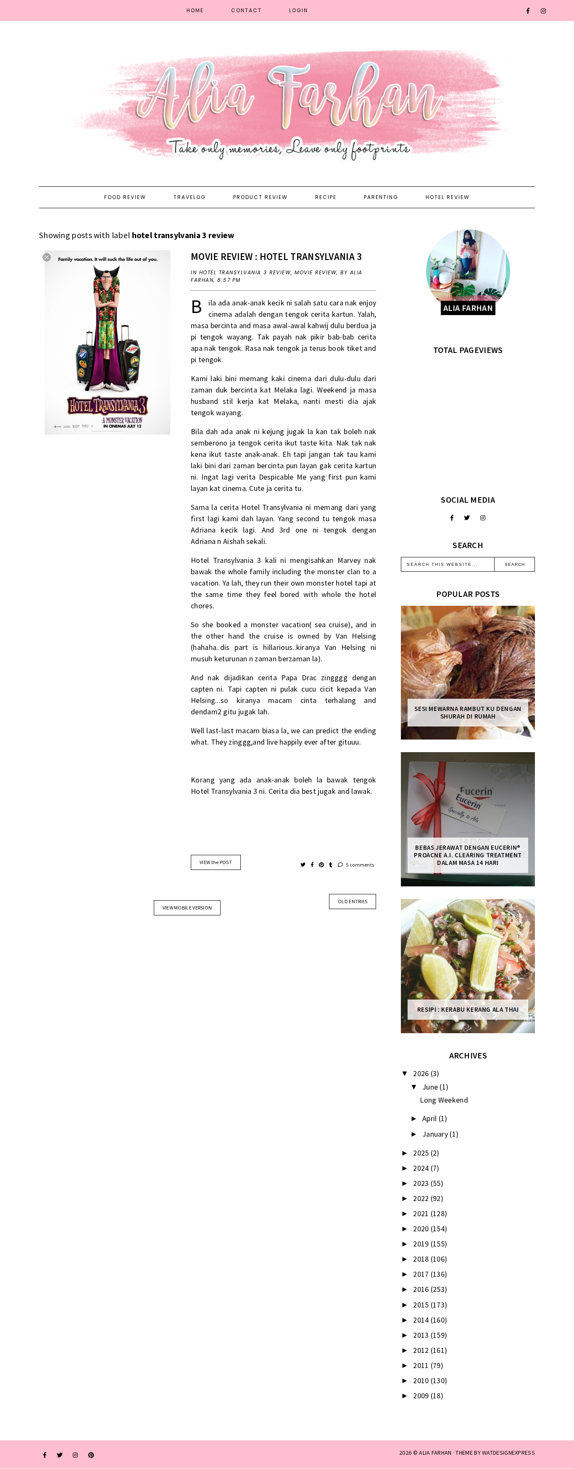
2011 (422, 1365)
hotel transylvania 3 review (245, 272)
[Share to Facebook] (313, 865)
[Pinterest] (91, 1455)
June (431, 1087)
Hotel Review (448, 197)
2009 (422, 1395)
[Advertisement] (468, 424)
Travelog (190, 197)
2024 (422, 1168)
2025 (422, 1153)
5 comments (359, 865)
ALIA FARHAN (435, 1452)
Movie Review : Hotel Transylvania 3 (276, 256)
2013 (422, 1335)
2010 (422, 1380)
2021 (422, 1213)
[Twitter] (467, 518)
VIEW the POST (216, 862)
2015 (422, 1305)
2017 (422, 1274)
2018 (422, 1259)
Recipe (326, 197)
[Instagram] (544, 11)
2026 (422, 1073)
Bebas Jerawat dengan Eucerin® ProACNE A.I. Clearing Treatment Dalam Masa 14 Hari (468, 855)
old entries (352, 901)
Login (298, 10)
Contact (246, 10)
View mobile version (187, 907)
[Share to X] (303, 865)
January (436, 1134)
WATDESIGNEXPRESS (508, 1452)
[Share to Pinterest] (322, 865)
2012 (422, 1350)
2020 (422, 1228)
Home (195, 10)
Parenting (381, 197)
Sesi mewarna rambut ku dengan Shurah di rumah (467, 712)
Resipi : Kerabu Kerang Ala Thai (468, 1009)
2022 (422, 1198)
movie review (316, 272)
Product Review (260, 197)
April (430, 1118)
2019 (422, 1244)
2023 (422, 1183)
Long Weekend (444, 1100)
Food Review (125, 197)
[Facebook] (528, 11)
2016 (422, 1289)
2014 (422, 1320)
